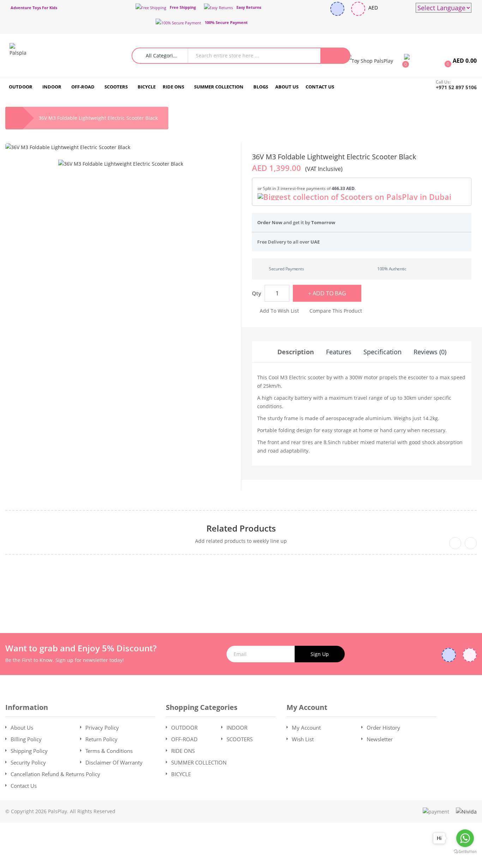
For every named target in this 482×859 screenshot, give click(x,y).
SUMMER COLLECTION (199, 762)
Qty (256, 293)
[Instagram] (358, 9)
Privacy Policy (102, 727)
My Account (306, 727)
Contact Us (24, 785)
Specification (382, 352)
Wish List (303, 739)
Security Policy (28, 762)
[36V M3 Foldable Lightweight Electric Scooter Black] (120, 163)
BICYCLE (181, 774)
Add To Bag (329, 293)
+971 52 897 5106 (456, 87)
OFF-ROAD (184, 739)
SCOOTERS (240, 739)
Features (338, 352)
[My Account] (369, 60)
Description (295, 352)
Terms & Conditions (109, 750)
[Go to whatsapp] (465, 838)
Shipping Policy (29, 750)
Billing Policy (26, 739)
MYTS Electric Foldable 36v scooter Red (241, 588)
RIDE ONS (183, 750)
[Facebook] (337, 9)
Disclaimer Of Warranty (114, 762)
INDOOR (237, 727)
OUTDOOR (184, 727)
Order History (383, 727)
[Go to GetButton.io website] (465, 851)
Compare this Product (335, 310)
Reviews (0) (430, 352)
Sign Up (320, 654)
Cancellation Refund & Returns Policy (55, 774)
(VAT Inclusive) (324, 168)
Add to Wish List (279, 310)
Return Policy (101, 739)
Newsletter (380, 739)
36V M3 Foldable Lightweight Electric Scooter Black (98, 118)
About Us (22, 727)
